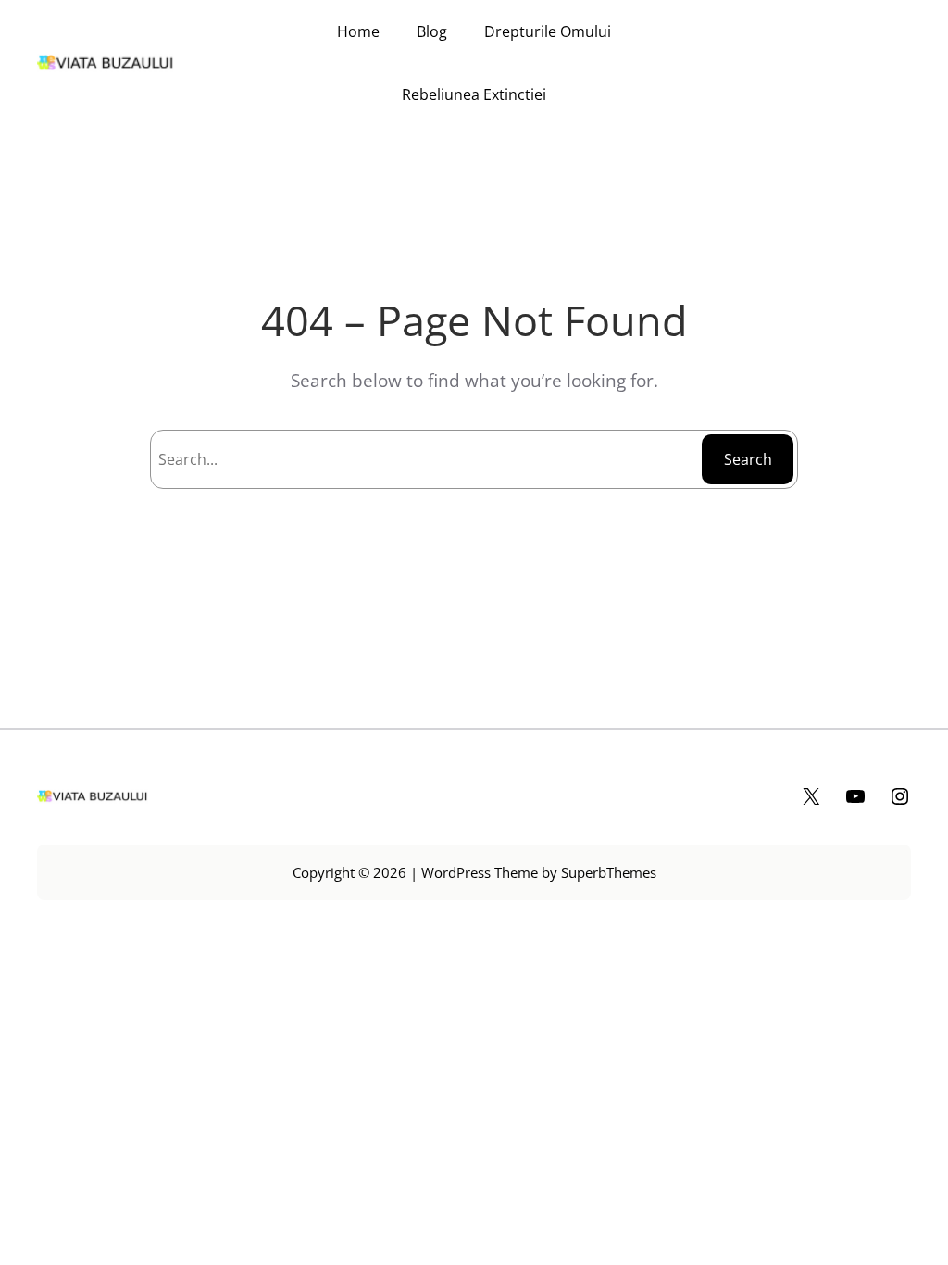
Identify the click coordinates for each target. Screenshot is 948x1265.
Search (748, 459)
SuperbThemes (608, 872)
